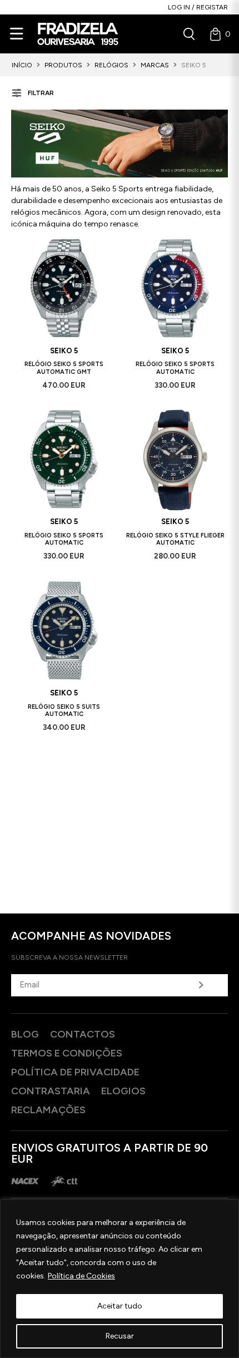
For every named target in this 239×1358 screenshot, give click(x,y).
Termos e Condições (66, 1053)
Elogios (123, 1091)
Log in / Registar (198, 7)
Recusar (120, 1336)
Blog (25, 1034)
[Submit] (201, 985)
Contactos (82, 1034)
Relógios (111, 65)
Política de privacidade (75, 1072)
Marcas (155, 65)
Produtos (63, 65)
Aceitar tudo (119, 1306)
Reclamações (48, 1110)
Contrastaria (50, 1091)
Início (22, 65)
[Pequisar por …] (189, 34)
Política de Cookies (81, 1276)
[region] (119, 1278)
